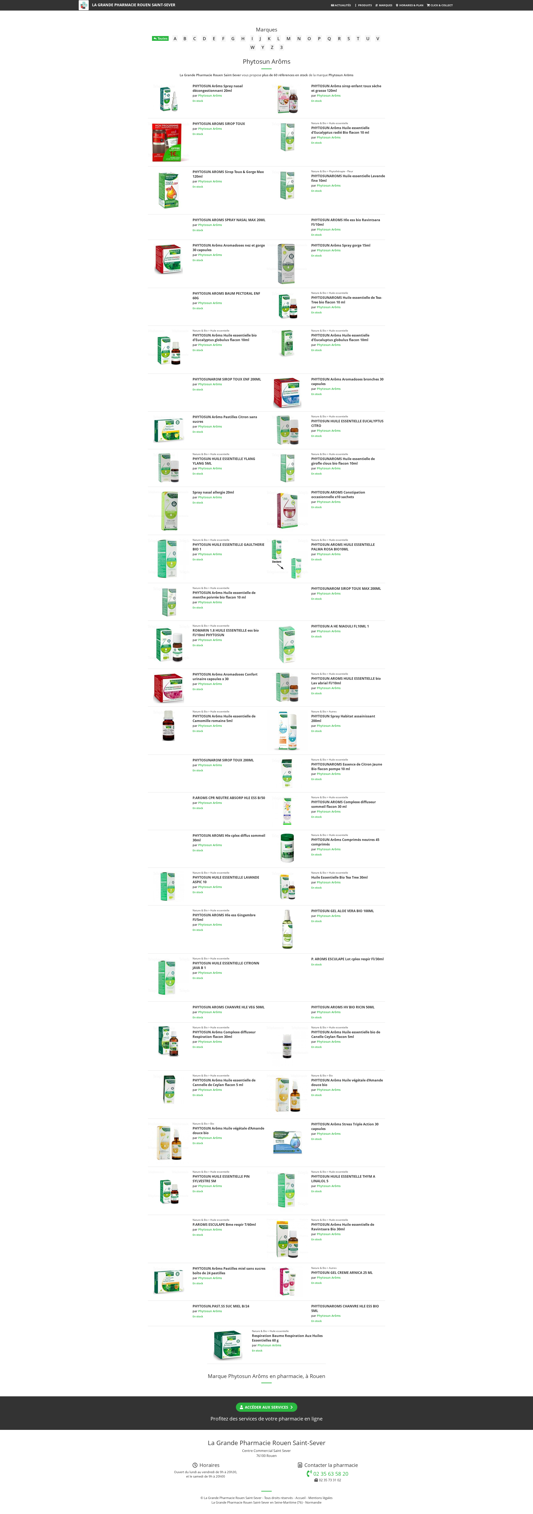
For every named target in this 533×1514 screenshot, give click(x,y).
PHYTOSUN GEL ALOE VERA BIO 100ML (342, 911)
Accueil (300, 1498)
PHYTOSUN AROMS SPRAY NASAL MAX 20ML (229, 220)
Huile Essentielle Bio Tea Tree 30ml (339, 877)
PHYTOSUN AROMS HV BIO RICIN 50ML (343, 1007)
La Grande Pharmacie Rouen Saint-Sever (133, 4)
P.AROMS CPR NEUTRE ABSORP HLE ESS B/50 (229, 798)
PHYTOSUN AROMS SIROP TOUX (219, 123)
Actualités (342, 5)
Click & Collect (441, 5)
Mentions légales (320, 1498)
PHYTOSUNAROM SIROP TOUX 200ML (223, 760)
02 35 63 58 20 (330, 1473)
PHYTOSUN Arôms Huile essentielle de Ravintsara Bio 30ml (342, 1226)
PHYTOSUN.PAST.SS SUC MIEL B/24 (221, 1306)
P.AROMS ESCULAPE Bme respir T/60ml (224, 1224)
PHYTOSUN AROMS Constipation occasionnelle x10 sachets (338, 494)
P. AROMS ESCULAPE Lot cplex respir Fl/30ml (347, 959)
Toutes (162, 38)
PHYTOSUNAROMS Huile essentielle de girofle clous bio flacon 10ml (343, 461)
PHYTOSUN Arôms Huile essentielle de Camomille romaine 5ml (224, 718)
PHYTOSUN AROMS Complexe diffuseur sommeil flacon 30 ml (343, 804)
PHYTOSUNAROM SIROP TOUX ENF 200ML (227, 379)
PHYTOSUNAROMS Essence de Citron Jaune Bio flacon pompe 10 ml (346, 766)
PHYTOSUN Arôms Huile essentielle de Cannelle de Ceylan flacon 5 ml (224, 1082)
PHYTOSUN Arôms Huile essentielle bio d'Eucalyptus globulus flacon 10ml (225, 337)
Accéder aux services (266, 1407)
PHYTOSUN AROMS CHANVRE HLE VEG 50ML (229, 1007)
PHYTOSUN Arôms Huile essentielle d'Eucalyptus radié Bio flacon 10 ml (340, 130)
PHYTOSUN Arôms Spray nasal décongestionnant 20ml (218, 88)
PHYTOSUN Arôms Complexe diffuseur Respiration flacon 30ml (224, 1034)
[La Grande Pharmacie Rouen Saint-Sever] (83, 5)
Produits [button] (364, 5)
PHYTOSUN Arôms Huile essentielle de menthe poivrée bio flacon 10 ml (224, 595)
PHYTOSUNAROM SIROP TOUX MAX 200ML (346, 588)
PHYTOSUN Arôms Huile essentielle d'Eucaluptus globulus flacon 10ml (340, 337)
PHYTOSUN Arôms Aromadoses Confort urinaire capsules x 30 (225, 676)
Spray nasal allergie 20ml (213, 492)
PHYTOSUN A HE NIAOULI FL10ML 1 (340, 626)
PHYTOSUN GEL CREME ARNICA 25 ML (342, 1272)
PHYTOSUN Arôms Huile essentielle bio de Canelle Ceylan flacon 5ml (345, 1034)
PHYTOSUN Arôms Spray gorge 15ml (340, 245)
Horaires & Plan (411, 5)
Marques (385, 5)
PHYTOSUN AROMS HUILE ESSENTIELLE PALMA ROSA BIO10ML (343, 546)
